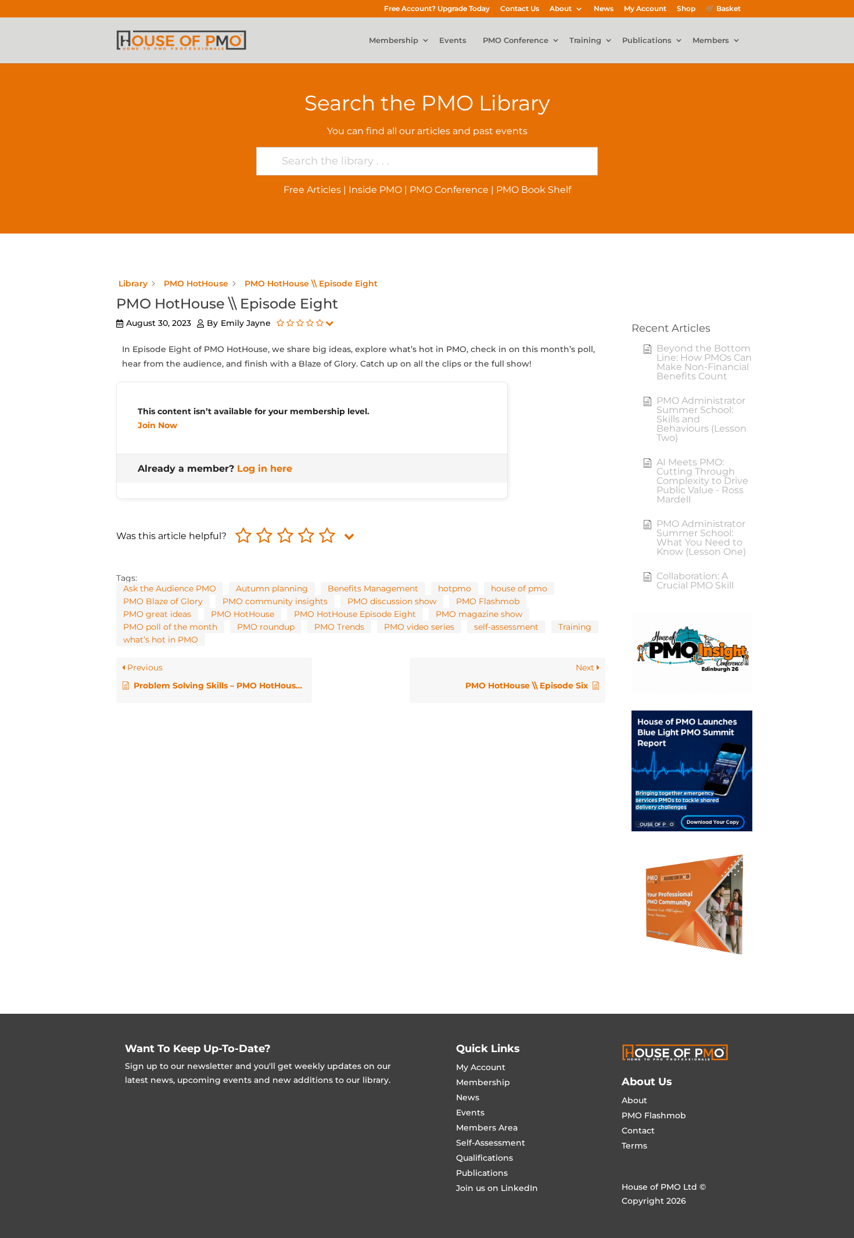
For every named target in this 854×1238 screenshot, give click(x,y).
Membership (393, 41)
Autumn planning (272, 588)
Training (585, 41)
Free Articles (312, 189)
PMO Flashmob (487, 601)
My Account (645, 9)
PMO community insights (275, 601)
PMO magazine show (479, 614)
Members (710, 41)
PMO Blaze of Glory (163, 601)
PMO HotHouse (242, 614)
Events (453, 41)
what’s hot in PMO (160, 639)
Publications (647, 41)
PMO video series (419, 627)
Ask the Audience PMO (169, 588)
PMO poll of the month (170, 627)
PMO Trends (339, 627)
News (603, 9)
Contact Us (519, 9)
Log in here (264, 468)
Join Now (157, 425)
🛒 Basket (723, 9)
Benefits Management (373, 588)
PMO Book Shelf (533, 189)
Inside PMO (375, 189)
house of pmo (519, 588)
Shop (686, 9)
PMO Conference (515, 41)
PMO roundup (266, 627)
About (561, 9)
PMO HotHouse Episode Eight (355, 614)
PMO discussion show (391, 601)
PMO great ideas (157, 614)
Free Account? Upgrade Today (437, 9)
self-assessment (506, 627)
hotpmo (454, 588)
